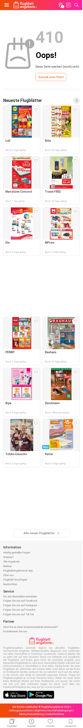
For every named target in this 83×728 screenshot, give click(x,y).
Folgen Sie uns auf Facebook (20, 600)
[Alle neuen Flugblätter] (76, 100)
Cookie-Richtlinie (55, 714)
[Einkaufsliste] (68, 5)
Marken (7, 566)
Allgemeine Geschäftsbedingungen (53, 710)
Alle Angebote (11, 561)
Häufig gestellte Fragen (16, 552)
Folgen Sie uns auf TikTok (18, 614)
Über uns (8, 575)
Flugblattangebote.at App (18, 570)
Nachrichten (10, 584)
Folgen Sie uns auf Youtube (19, 609)
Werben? (8, 557)
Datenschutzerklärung (31, 714)
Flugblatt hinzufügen (15, 579)
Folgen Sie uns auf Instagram (20, 605)
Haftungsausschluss (21, 710)
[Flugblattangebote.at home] (25, 5)
